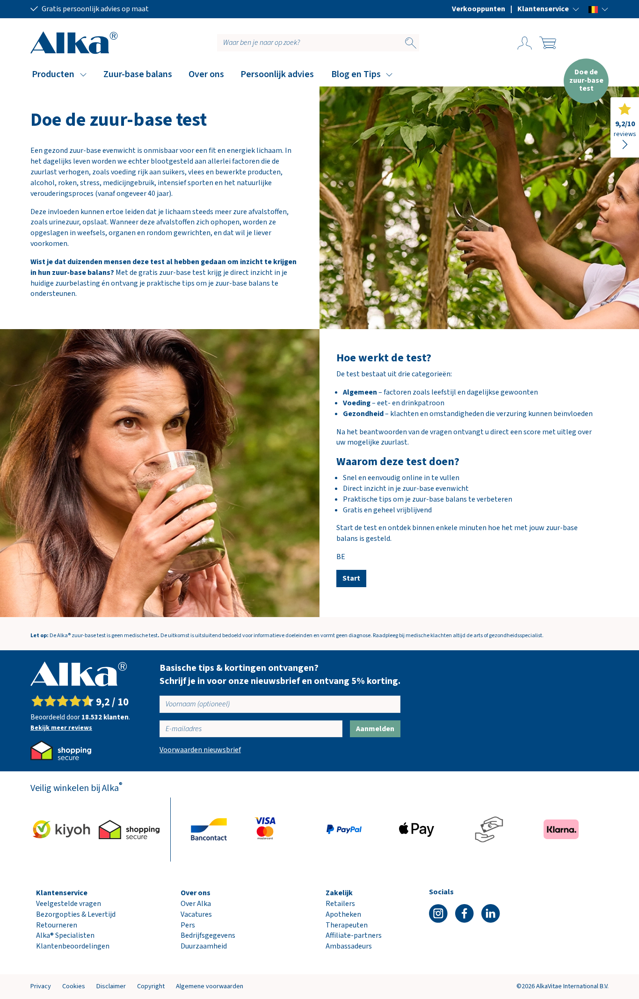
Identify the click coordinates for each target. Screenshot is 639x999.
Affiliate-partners (354, 935)
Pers (188, 925)
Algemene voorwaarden (209, 986)
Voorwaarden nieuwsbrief (200, 750)
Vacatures (196, 914)
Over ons (206, 74)
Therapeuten (347, 925)
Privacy (40, 986)
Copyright (151, 986)
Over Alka (196, 903)
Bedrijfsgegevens (208, 935)
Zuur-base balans (137, 74)
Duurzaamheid (204, 946)
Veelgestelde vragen (68, 903)
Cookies (73, 986)
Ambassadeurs (349, 946)
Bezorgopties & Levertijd (76, 914)
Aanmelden (375, 729)
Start (351, 578)
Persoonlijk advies (277, 74)
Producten (53, 74)
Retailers (340, 903)
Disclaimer (111, 986)
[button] (548, 9)
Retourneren (56, 925)
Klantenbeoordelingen (72, 946)
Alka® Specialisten (65, 935)
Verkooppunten (478, 9)
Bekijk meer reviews (61, 728)
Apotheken (343, 914)
